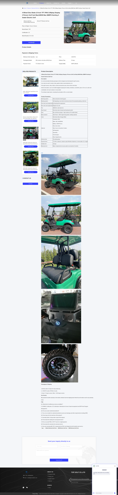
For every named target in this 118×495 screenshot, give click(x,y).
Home (35, 3)
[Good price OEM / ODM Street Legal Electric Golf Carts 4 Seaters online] (30, 81)
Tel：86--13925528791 (28, 475)
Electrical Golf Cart (35, 8)
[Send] (115, 493)
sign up (92, 482)
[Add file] (94, 493)
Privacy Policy (35, 493)
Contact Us (56, 3)
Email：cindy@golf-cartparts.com (30, 477)
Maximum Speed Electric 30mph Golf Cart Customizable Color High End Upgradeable (30, 118)
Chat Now (30, 42)
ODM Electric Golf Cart (62, 428)
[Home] (27, 3)
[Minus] (115, 466)
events (63, 3)
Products (41, 3)
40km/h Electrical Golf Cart (51, 428)
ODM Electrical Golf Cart (73, 428)
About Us (48, 3)
